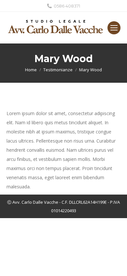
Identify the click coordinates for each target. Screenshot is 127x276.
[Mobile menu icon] (113, 27)
